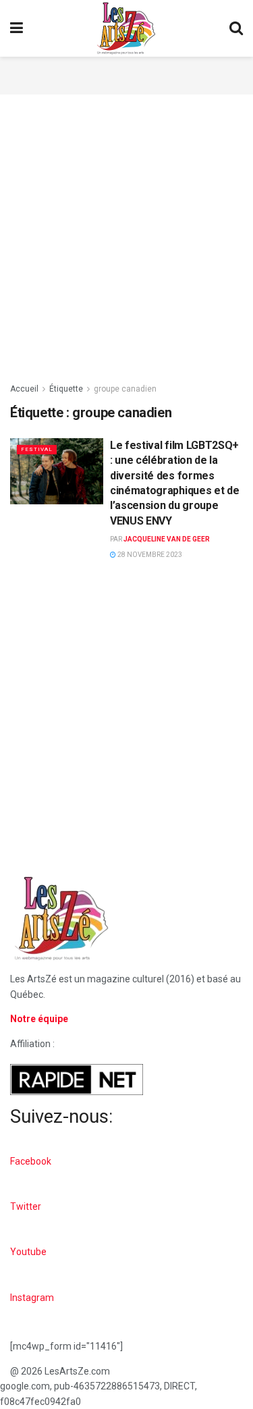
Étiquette (66, 389)
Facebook (30, 1161)
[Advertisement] (127, 73)
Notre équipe (39, 1018)
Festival (37, 449)
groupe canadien (125, 389)
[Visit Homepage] (126, 28)
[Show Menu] (16, 28)
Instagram (32, 1297)
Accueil (24, 389)
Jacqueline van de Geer (166, 539)
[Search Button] (236, 28)
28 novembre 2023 (149, 554)
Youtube (28, 1251)
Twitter (25, 1206)
